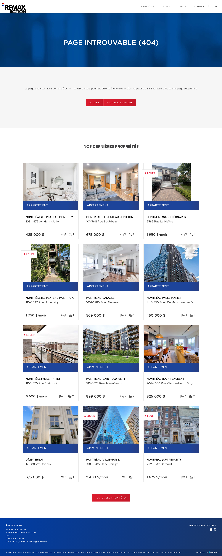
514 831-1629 (17, 539)
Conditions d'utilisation (143, 553)
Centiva (213, 552)
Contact (199, 6)
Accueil (94, 103)
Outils (182, 6)
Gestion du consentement (168, 553)
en (215, 6)
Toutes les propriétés (111, 498)
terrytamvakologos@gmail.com (31, 542)
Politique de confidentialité (116, 553)
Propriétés (147, 6)
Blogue (166, 6)
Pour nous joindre (119, 103)
